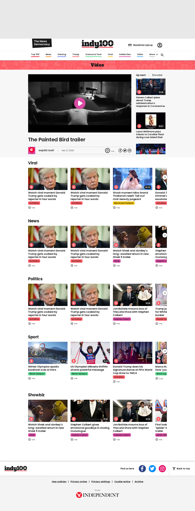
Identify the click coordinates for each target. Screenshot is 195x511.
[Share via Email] (129, 150)
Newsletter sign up (143, 44)
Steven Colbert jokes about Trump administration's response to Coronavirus (150, 102)
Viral (110, 54)
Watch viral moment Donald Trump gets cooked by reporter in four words (46, 196)
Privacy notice (79, 481)
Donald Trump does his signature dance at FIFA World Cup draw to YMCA (132, 370)
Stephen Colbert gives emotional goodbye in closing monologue (90, 428)
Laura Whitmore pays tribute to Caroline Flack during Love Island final (150, 134)
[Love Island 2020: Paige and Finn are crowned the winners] (150, 152)
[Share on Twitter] (125, 150)
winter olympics (36, 374)
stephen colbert (164, 261)
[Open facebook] (142, 468)
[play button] (79, 103)
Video (140, 54)
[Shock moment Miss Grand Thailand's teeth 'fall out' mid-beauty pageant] (132, 179)
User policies (59, 481)
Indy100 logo (97, 44)
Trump (75, 54)
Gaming (62, 54)
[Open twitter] (152, 468)
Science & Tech (93, 54)
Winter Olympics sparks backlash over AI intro (43, 368)
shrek (116, 261)
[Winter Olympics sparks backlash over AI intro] (48, 353)
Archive (139, 481)
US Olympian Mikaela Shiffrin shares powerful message (89, 368)
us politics (34, 203)
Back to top (183, 468)
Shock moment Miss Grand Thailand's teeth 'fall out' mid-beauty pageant (130, 196)
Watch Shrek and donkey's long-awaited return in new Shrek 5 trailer (131, 254)
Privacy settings (100, 481)
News (48, 54)
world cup (161, 374)
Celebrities (125, 54)
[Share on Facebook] (120, 150)
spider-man (162, 435)
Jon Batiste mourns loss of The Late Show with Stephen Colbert (131, 312)
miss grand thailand (123, 203)
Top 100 (35, 54)
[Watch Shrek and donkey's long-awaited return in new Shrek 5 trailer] (132, 237)
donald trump (163, 319)
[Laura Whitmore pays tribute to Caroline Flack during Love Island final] (150, 120)
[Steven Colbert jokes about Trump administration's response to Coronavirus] (150, 87)
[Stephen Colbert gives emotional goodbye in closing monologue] (90, 411)
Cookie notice (122, 481)
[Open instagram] (162, 468)
